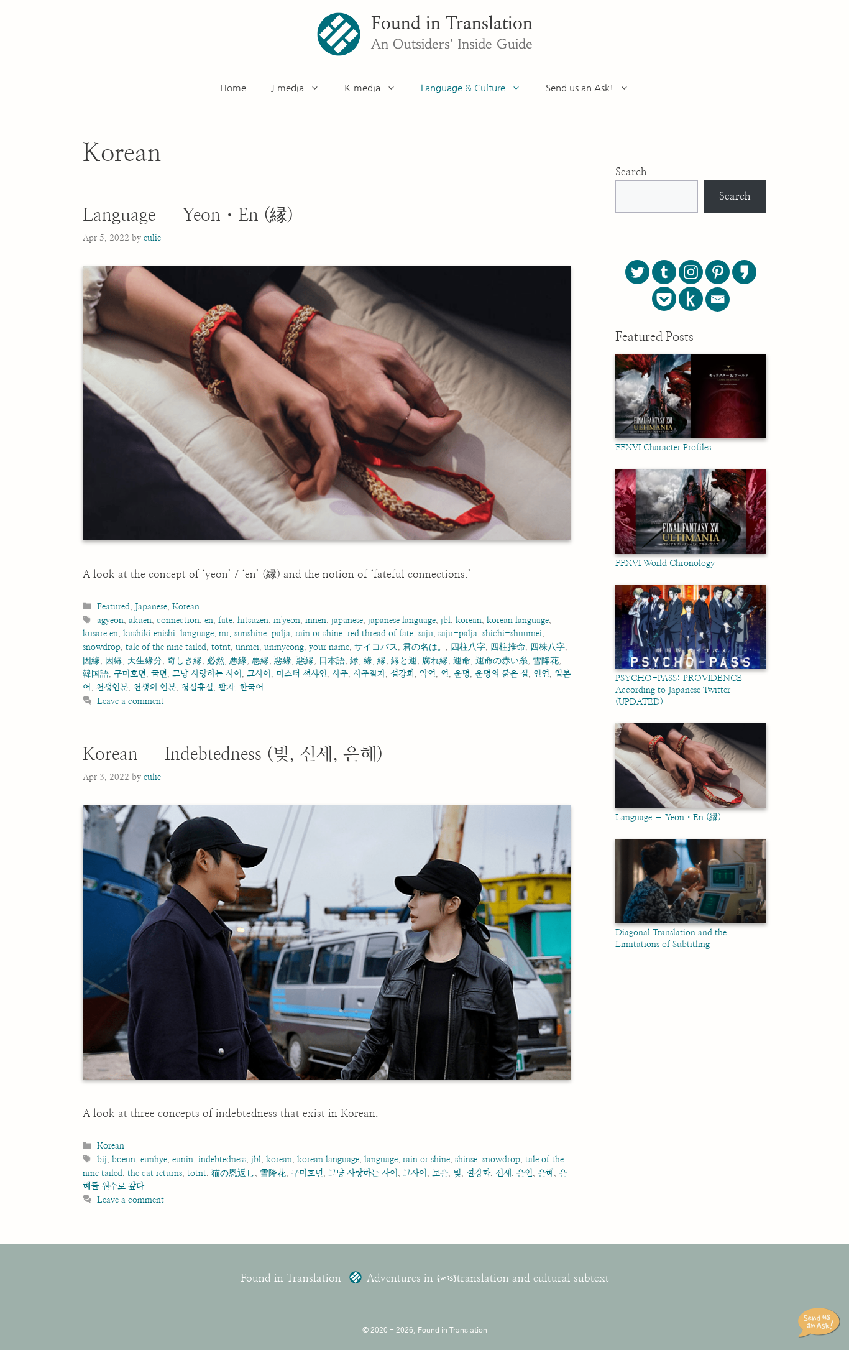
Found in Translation (452, 24)
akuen (140, 620)
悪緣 (238, 660)
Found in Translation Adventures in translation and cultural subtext (425, 1278)
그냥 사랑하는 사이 (207, 673)
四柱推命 (507, 647)
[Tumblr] (664, 272)
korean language (518, 620)
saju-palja (457, 633)
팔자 (226, 687)
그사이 (259, 673)
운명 (462, 673)
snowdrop (102, 647)
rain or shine (318, 633)
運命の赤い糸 (501, 660)
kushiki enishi (149, 633)
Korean (186, 606)
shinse (466, 1159)
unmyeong (284, 647)
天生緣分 (144, 660)
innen (315, 620)
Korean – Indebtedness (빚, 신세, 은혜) (233, 755)
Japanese (151, 606)
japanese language (402, 620)
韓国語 (96, 673)
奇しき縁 (184, 660)
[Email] (717, 299)
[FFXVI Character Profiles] (690, 436)
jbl (446, 620)
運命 (461, 660)
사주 (340, 673)
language (197, 633)
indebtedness (222, 1159)
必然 (215, 660)
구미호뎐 (130, 673)
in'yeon (286, 620)
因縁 (113, 660)
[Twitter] (637, 272)
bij (102, 1159)
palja (281, 633)
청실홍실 (197, 687)
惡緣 (282, 660)
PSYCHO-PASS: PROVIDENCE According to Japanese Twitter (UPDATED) (678, 690)
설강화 (402, 673)
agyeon (110, 620)
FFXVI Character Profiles (663, 447)
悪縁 (260, 660)
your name (329, 647)
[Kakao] (744, 272)
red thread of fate (380, 633)
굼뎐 (159, 673)
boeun (123, 1159)
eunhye (153, 1159)
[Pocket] (664, 299)
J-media (287, 88)
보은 (440, 1173)
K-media (362, 88)
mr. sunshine (243, 633)
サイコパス (376, 647)
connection (178, 620)
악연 (428, 673)
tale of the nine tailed (166, 647)
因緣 (91, 660)
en (208, 620)
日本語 (332, 660)
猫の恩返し (233, 1173)
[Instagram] (691, 272)
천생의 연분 (154, 687)
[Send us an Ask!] (821, 1323)
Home (233, 88)
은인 (524, 1173)
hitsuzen (252, 620)
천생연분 (112, 687)
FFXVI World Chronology (665, 563)
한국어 (251, 687)
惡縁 (305, 660)
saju (425, 633)
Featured (113, 606)
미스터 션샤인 (301, 673)
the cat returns (154, 1173)
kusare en (100, 633)
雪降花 (546, 660)
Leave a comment (130, 701)
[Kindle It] (691, 299)
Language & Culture (463, 88)
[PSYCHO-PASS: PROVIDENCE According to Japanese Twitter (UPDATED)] (690, 666)
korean (469, 620)
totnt (221, 647)
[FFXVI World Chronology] (690, 551)
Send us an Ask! (579, 88)
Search (631, 172)
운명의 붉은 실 (501, 673)
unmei (247, 647)
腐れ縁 (435, 660)
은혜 (546, 1173)
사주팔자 (369, 673)
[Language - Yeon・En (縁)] (690, 806)
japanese (347, 620)
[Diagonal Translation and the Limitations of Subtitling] (690, 921)
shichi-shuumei (512, 633)
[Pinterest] (717, 272)
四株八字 (547, 647)
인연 (541, 673)
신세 (503, 1173)
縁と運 (404, 660)
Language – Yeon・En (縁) (188, 215)
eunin (182, 1159)
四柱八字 (468, 647)
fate (225, 620)
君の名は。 (424, 647)
